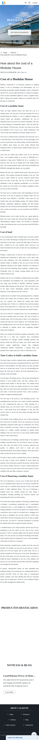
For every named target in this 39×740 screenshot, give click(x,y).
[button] (25, 3)
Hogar (5, 52)
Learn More (9, 692)
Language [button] (34, 2)
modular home (18, 130)
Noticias (13, 52)
